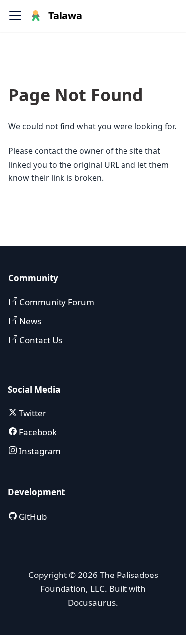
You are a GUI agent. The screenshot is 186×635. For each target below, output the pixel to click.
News (29, 321)
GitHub (32, 516)
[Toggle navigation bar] (15, 15)
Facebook (37, 432)
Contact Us (39, 340)
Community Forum (55, 302)
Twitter (31, 413)
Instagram (39, 451)
